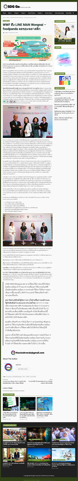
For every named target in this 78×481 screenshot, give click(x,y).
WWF (28, 376)
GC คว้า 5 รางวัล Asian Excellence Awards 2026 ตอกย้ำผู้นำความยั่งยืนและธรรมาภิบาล (63, 455)
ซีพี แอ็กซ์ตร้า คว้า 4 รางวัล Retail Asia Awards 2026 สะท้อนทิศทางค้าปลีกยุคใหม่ (39, 455)
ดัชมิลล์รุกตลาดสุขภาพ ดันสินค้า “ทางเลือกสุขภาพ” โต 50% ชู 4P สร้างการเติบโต (64, 113)
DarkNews (44, 475)
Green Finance (31, 13)
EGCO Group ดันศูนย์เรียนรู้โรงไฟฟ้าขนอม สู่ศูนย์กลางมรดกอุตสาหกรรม (39, 434)
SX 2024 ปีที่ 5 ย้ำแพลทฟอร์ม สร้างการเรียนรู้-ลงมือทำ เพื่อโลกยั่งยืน (40, 381)
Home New (68, 13)
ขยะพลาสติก (33, 376)
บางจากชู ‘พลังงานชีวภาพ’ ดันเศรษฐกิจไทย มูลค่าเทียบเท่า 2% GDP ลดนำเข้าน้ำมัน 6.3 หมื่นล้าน (27, 404)
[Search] (73, 13)
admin (6, 32)
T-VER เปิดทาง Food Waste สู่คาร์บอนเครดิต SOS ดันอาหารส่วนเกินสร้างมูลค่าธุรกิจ (64, 93)
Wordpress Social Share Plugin (31, 480)
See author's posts (23, 369)
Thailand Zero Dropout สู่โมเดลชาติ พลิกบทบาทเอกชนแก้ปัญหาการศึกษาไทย (63, 434)
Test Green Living (59, 13)
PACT (24, 376)
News (9, 13)
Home (4, 13)
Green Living (48, 13)
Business (23, 408)
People (16, 13)
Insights (40, 13)
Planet (23, 13)
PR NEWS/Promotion (36, 439)
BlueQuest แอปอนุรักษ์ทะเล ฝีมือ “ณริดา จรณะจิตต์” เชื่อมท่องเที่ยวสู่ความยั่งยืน (44, 404)
